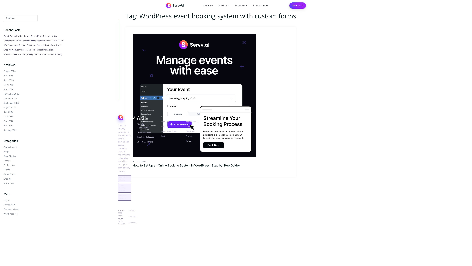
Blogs (135, 161)
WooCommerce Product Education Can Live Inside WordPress (32, 45)
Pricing (164, 126)
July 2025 (8, 112)
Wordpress (9, 183)
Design (7, 160)
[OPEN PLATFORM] (212, 5)
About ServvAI (192, 122)
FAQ (163, 136)
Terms (188, 141)
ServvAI (178, 5)
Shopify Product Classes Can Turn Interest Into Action (28, 50)
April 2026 (9, 89)
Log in (6, 200)
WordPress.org (11, 214)
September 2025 (11, 103)
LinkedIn (132, 210)
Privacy (189, 136)
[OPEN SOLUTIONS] (228, 5)
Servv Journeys (144, 132)
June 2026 (9, 80)
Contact (189, 126)
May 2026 (8, 84)
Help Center (191, 131)
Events (7, 169)
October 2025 (10, 98)
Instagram (132, 216)
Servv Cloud (9, 174)
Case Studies (10, 156)
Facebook (132, 223)
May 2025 (8, 116)
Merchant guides (168, 131)
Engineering (9, 165)
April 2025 (9, 121)
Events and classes (145, 137)
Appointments (10, 147)
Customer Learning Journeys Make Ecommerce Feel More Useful (34, 40)
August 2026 (10, 71)
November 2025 (11, 94)
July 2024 (8, 125)
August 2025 (10, 107)
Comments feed (11, 209)
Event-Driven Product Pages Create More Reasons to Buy (30, 36)
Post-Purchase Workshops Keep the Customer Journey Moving (33, 54)
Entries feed (9, 204)
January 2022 (10, 130)
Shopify (7, 179)
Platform (165, 122)
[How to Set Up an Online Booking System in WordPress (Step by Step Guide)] (211, 95)
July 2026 (8, 75)
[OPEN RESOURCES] (246, 5)
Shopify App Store (145, 142)
